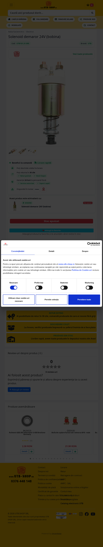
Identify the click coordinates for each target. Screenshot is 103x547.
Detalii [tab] (51, 251)
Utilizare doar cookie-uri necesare (18, 299)
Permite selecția (52, 299)
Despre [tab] (85, 251)
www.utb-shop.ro (66, 264)
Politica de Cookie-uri (82, 270)
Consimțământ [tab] (17, 251)
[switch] (38, 288)
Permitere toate (84, 299)
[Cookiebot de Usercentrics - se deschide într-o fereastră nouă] (89, 244)
